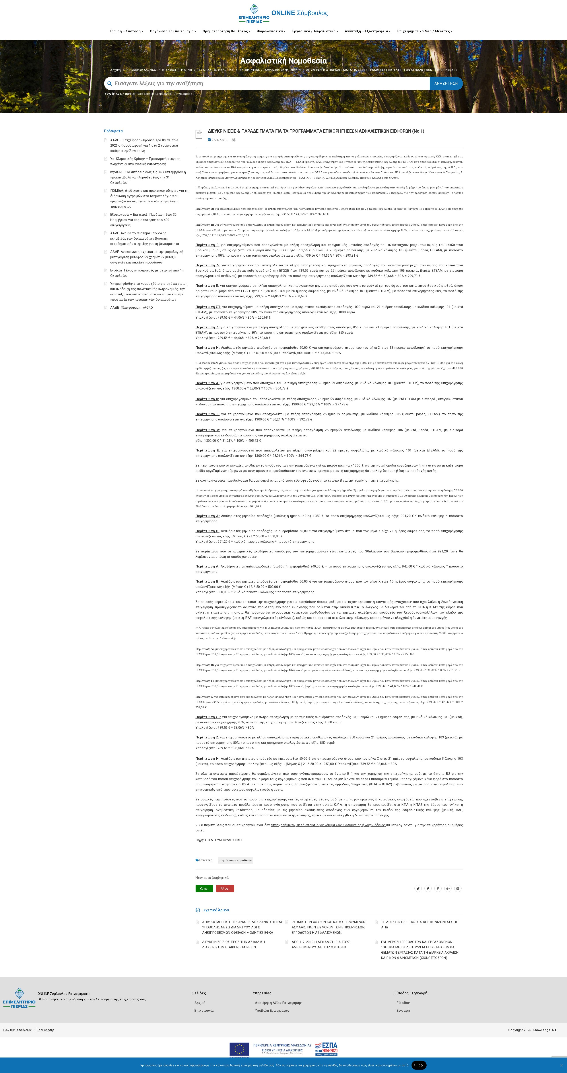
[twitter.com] (418, 889)
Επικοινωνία (204, 1011)
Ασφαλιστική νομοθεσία (282, 70)
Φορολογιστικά (270, 31)
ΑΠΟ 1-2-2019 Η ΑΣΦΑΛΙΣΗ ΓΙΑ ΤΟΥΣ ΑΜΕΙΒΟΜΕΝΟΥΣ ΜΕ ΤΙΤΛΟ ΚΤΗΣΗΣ (321, 944)
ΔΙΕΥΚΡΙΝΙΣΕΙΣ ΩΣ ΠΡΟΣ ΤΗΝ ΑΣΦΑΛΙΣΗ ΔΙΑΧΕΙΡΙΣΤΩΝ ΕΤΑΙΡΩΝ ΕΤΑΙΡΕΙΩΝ (233, 944)
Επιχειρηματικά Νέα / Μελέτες (424, 31)
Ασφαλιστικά (249, 70)
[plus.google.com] (448, 889)
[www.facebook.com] (428, 889)
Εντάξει (419, 1065)
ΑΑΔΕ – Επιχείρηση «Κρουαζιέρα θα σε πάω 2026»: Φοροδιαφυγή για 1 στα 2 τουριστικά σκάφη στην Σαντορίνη (144, 145)
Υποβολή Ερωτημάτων (272, 1011)
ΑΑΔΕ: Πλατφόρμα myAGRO (131, 308)
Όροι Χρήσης (45, 1030)
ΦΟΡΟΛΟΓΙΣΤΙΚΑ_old (177, 70)
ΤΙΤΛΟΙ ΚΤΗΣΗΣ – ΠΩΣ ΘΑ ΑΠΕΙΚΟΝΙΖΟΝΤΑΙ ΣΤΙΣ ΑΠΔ (419, 924)
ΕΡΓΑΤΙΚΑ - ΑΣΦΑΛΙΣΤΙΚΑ (216, 70)
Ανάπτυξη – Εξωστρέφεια (367, 31)
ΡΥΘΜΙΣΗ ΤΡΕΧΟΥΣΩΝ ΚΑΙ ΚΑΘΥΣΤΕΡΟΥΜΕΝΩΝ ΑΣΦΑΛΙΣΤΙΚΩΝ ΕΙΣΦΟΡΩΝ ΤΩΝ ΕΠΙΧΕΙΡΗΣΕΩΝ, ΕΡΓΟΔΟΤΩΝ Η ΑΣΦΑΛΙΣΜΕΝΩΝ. (329, 927)
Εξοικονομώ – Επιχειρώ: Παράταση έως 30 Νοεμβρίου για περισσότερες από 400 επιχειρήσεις (143, 220)
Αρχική (115, 70)
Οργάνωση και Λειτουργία (172, 31)
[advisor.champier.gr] (458, 889)
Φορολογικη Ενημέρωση (154, 93)
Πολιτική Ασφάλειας (17, 1030)
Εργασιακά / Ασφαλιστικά (314, 31)
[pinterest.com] (438, 889)
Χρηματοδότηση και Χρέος (226, 31)
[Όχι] (561, 1067)
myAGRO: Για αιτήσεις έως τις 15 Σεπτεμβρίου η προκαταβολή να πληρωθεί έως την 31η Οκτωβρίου (148, 177)
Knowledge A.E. (545, 1030)
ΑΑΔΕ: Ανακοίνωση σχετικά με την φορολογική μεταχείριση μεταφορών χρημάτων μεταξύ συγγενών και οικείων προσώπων (146, 257)
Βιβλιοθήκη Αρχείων (141, 70)
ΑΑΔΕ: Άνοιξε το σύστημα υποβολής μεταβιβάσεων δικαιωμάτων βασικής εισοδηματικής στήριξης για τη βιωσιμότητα (144, 238)
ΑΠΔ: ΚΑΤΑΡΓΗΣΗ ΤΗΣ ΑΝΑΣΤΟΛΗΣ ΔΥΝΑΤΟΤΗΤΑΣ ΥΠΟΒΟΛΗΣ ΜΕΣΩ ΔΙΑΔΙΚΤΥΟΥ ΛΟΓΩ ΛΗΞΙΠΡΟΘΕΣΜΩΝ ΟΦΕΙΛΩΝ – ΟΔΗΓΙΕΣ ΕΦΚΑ (242, 927)
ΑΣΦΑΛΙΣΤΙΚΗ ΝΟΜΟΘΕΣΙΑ (235, 860)
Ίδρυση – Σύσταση (126, 31)
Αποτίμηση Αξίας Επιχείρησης (278, 1003)
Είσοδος (403, 1003)
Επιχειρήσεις (183, 93)
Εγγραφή (403, 1011)
